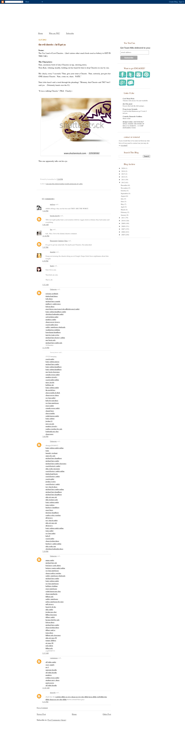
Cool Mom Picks (128, 98)
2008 (123, 226)
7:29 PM (45, 551)
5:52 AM (45, 284)
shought (53, 692)
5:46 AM (45, 224)
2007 (123, 229)
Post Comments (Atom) (57, 720)
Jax (51, 229)
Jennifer (52, 252)
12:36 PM (45, 236)
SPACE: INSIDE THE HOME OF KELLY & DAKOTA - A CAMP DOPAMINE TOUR (133, 126)
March (123, 209)
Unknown (53, 289)
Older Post (107, 714)
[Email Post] (63, 179)
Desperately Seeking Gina (59, 241)
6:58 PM (45, 261)
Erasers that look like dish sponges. (133, 106)
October (124, 190)
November (124, 188)
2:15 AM (45, 653)
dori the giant (127, 104)
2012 (123, 182)
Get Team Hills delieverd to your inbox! (138, 48)
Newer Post (41, 714)
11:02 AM (45, 688)
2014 (123, 177)
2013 (123, 179)
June (122, 201)
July (122, 199)
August (123, 196)
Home (40, 33)
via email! (124, 145)
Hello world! (127, 118)
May (122, 204)
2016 (123, 171)
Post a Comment (42, 708)
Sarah (52, 266)
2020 (123, 168)
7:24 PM (45, 211)
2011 (123, 218)
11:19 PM (45, 348)
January (123, 215)
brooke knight (55, 216)
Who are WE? (54, 33)
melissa (52, 204)
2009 (123, 223)
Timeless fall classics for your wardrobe (135, 101)
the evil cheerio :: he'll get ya (52, 44)
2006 (123, 232)
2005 (123, 235)
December (124, 185)
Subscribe (70, 33)
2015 (123, 174)
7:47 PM (45, 247)
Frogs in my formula (130, 109)
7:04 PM (45, 436)
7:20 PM (60, 179)
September (124, 193)
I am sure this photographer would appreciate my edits (64, 184)
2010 (123, 220)
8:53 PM (45, 702)
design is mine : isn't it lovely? (133, 121)
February (124, 212)
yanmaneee (54, 658)
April (123, 207)
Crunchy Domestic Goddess (132, 116)
